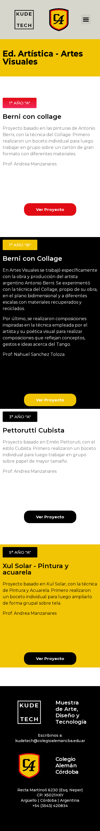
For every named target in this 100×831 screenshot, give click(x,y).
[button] (86, 19)
